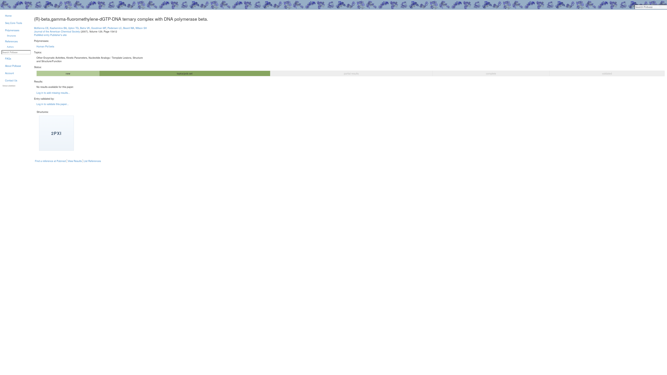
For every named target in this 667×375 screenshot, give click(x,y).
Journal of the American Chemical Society (57, 31)
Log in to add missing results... (53, 92)
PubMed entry (42, 35)
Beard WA (128, 28)
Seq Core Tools (13, 23)
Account (9, 73)
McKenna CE (41, 28)
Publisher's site (58, 35)
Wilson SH (141, 28)
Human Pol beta (45, 46)
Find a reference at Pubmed (50, 161)
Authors (10, 46)
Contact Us (11, 80)
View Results (75, 161)
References (11, 41)
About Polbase (13, 66)
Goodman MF (98, 28)
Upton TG (73, 28)
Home (8, 15)
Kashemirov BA (58, 28)
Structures (11, 35)
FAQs (8, 58)
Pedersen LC (115, 28)
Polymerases (12, 30)
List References (92, 161)
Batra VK (85, 28)
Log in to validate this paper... (52, 104)
